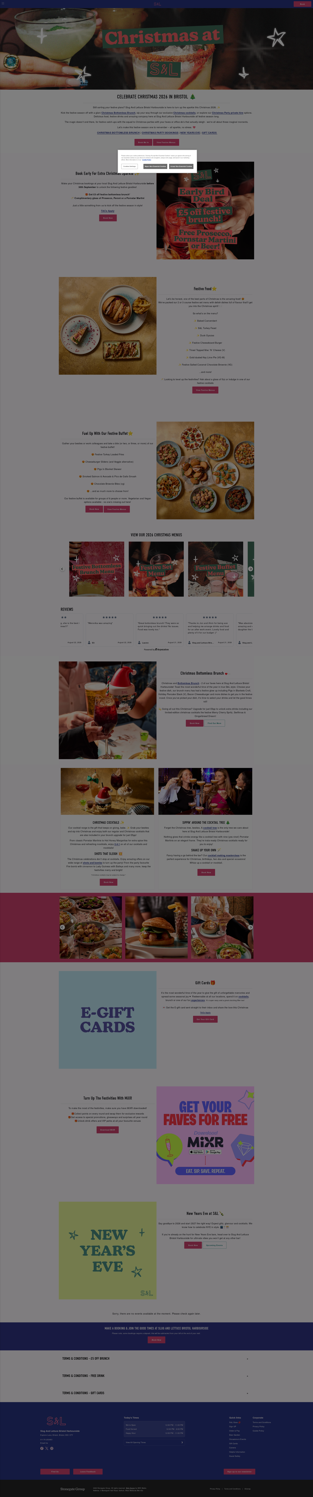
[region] (157, 161)
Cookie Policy (146, 160)
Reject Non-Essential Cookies (155, 166)
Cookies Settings (129, 166)
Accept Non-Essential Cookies (181, 166)
